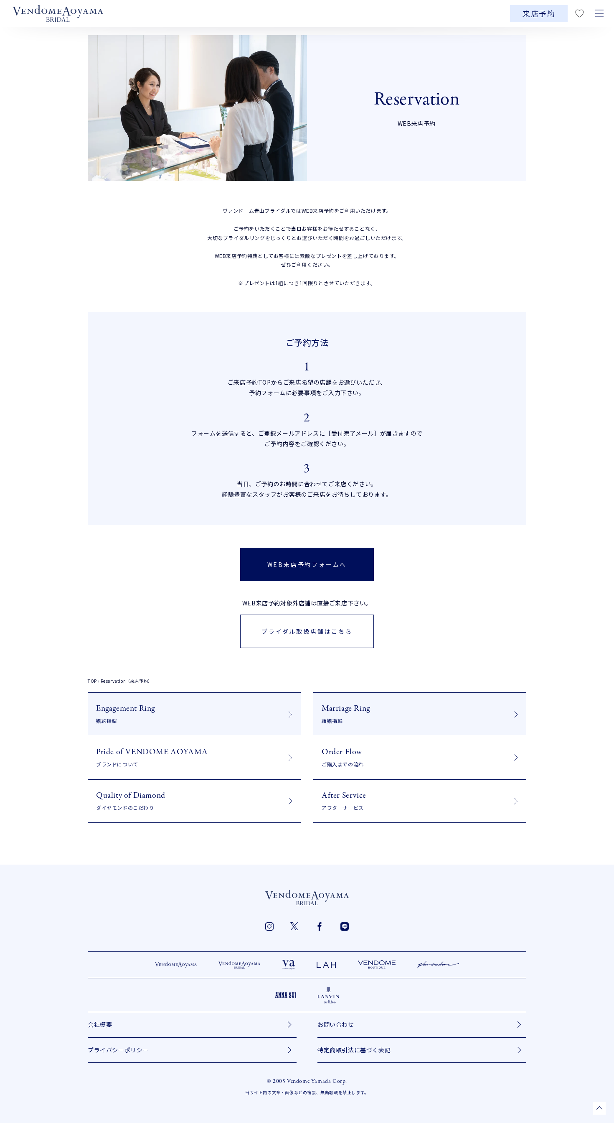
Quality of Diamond (130, 800)
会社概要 (100, 1024)
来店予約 (539, 13)
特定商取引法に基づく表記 (354, 1050)
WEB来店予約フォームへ (307, 564)
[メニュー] (599, 13)
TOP (92, 681)
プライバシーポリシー (118, 1050)
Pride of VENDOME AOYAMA (152, 757)
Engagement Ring (125, 713)
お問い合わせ (335, 1024)
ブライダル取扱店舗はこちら (306, 631)
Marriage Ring (346, 713)
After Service (344, 800)
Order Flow (343, 757)
